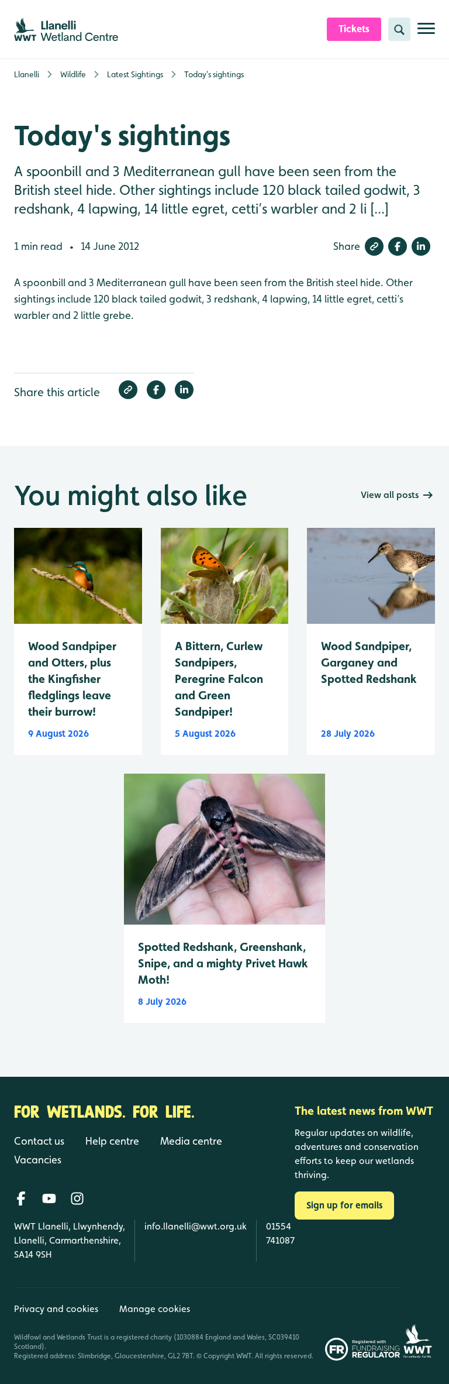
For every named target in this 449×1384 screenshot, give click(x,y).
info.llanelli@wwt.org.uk (195, 1226)
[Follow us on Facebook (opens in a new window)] (21, 1198)
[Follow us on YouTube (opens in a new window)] (49, 1198)
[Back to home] (417, 1324)
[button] (374, 246)
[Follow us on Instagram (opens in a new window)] (77, 1198)
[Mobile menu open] (426, 33)
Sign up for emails (344, 1205)
